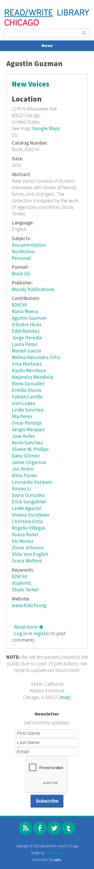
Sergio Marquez (28, 429)
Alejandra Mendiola (32, 377)
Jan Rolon (22, 469)
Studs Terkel (25, 590)
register (41, 633)
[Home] (47, 25)
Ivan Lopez (23, 403)
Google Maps (46, 128)
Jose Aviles (23, 436)
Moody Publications (33, 289)
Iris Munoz (22, 541)
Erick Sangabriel (29, 502)
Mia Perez (22, 416)
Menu (47, 45)
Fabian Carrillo (27, 397)
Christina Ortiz (27, 521)
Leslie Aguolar (27, 508)
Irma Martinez (27, 364)
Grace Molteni (27, 561)
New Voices (30, 84)
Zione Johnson (28, 548)
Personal (21, 258)
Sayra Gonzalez (28, 495)
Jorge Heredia (27, 338)
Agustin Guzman (29, 318)
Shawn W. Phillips (30, 449)
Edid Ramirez (26, 331)
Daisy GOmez (26, 456)
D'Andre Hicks (26, 325)
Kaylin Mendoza (29, 370)
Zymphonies (54, 853)
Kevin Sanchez (27, 443)
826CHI (19, 305)
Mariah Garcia (26, 351)
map (65, 697)
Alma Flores (24, 475)
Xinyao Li (21, 489)
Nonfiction (23, 252)
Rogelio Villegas (28, 528)
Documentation (29, 245)
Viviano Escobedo (30, 515)
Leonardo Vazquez (32, 482)
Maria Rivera (25, 311)
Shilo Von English (30, 554)
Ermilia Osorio (27, 390)
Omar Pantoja (27, 423)
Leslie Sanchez (27, 410)
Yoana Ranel (25, 534)
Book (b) (21, 274)
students (21, 583)
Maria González (28, 384)
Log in (20, 633)
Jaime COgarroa (29, 462)
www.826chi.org (29, 605)
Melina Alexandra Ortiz (36, 357)
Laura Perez (24, 344)
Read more (28, 627)
